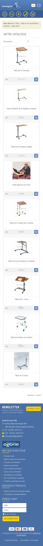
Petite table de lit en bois (21, 185)
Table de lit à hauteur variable (21, 147)
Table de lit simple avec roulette (21, 223)
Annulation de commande (13, 475)
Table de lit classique (21, 70)
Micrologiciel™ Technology (29, 540)
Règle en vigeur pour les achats (14, 459)
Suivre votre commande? (12, 472)
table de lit (15, 26)
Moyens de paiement (11, 465)
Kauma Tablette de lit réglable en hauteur (21, 108)
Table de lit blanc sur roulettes (21, 337)
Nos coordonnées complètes (14, 478)
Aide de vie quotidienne (29, 23)
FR (33, 5)
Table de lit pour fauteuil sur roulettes (21, 261)
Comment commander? (12, 462)
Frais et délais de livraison (13, 469)
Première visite (9, 456)
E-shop (16, 23)
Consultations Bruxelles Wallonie (15, 494)
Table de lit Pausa (21, 375)
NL (39, 5)
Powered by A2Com (11, 540)
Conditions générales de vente (14, 481)
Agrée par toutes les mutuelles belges (17, 491)
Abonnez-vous (33, 409)
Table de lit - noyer (21, 299)
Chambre (6, 26)
